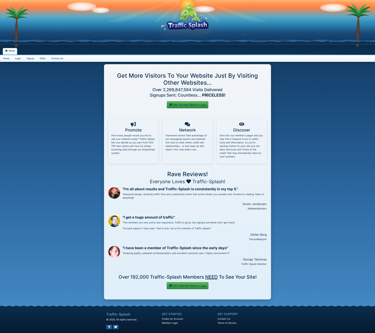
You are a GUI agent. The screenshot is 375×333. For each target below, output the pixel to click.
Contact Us (224, 318)
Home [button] (11, 50)
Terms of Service (227, 322)
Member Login (170, 322)
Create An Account (172, 318)
